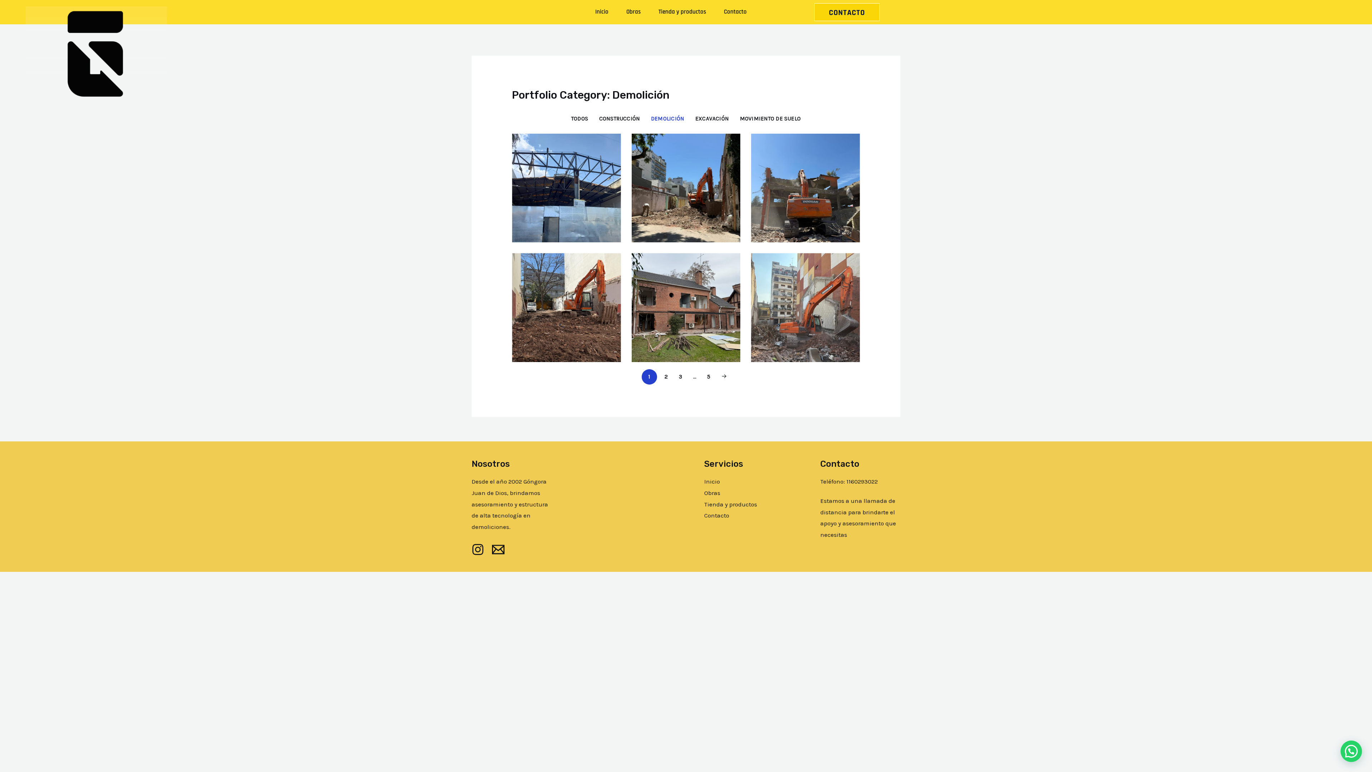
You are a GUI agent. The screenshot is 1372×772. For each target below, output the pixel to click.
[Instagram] (478, 549)
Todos (579, 118)
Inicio (601, 12)
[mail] (498, 549)
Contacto (735, 12)
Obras (633, 12)
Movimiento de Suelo (770, 118)
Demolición (667, 118)
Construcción (619, 118)
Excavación (712, 118)
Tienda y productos (682, 12)
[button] (1351, 751)
